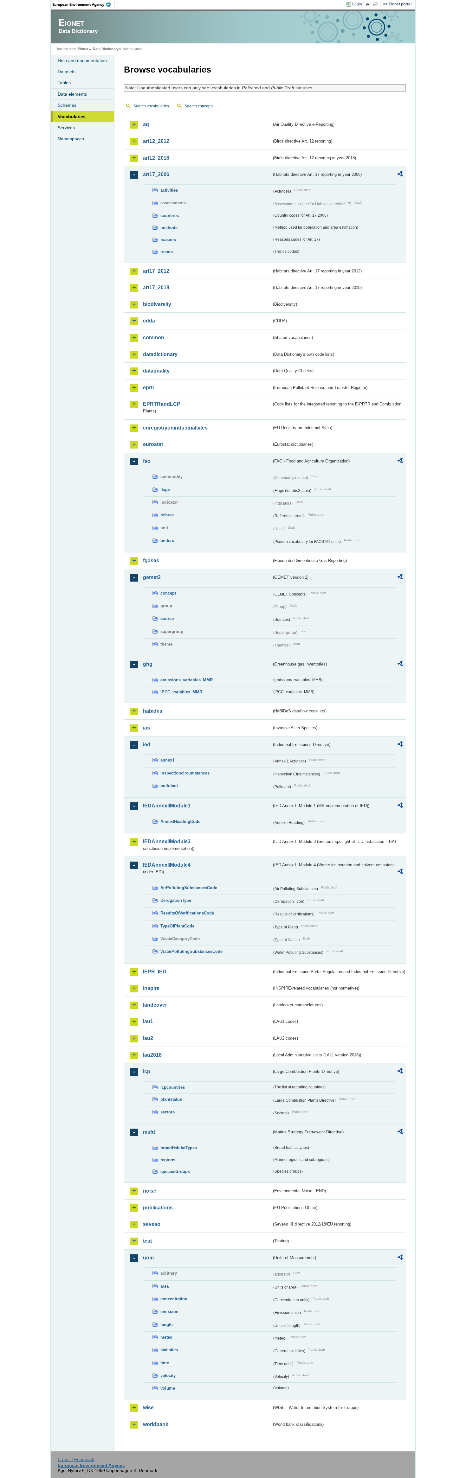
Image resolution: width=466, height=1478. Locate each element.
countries (169, 215)
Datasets (66, 71)
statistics (169, 1349)
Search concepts (198, 106)
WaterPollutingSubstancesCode (191, 951)
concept (168, 593)
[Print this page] (368, 4)
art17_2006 (156, 174)
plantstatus (171, 1099)
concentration (173, 1298)
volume (167, 1388)
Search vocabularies (151, 106)
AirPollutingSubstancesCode (188, 887)
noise (149, 1191)
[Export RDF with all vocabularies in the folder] (400, 175)
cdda (149, 320)
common (153, 337)
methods (169, 227)
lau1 (148, 1021)
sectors (167, 1112)
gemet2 (152, 577)
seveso (151, 1224)
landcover (155, 1005)
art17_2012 (156, 271)
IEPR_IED (154, 971)
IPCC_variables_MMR (181, 692)
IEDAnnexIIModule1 (167, 805)
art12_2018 (156, 158)
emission (169, 1311)
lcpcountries (172, 1087)
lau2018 (152, 1055)
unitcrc (167, 540)
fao (147, 461)
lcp (146, 1071)
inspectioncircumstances (185, 773)
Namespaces (71, 138)
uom (148, 1257)
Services (66, 127)
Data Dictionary (106, 49)
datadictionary (160, 354)
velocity (168, 1375)
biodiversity (157, 304)
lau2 (148, 1038)
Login (357, 4)
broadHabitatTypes (178, 1147)
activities (169, 190)
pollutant (169, 785)
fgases (151, 560)
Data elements (72, 94)
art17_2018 (156, 287)
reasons (168, 239)
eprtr (148, 387)
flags (165, 489)
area (164, 1286)
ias (146, 727)
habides (152, 711)
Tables (64, 82)
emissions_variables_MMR (186, 680)
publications (158, 1207)
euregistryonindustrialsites (175, 427)
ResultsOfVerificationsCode (187, 913)
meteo (166, 1337)
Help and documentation (82, 60)
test (147, 1241)
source (167, 618)
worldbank (155, 1424)
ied (146, 744)
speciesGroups (175, 1171)
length (166, 1324)
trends (166, 251)
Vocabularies (72, 116)
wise (148, 1407)
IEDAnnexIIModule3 (167, 841)
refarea (167, 515)
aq (146, 124)
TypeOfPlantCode (177, 926)
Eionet (83, 49)
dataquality (156, 370)
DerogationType (175, 900)
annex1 (167, 760)
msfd (149, 1132)
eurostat (153, 444)
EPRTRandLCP (161, 404)
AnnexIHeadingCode (180, 821)
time (164, 1362)
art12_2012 (156, 141)
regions (167, 1159)
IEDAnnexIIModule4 (167, 865)
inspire (151, 988)
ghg (147, 664)
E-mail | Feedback (76, 1459)
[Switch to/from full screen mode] (376, 4)
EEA (84, 4)
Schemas (67, 105)
